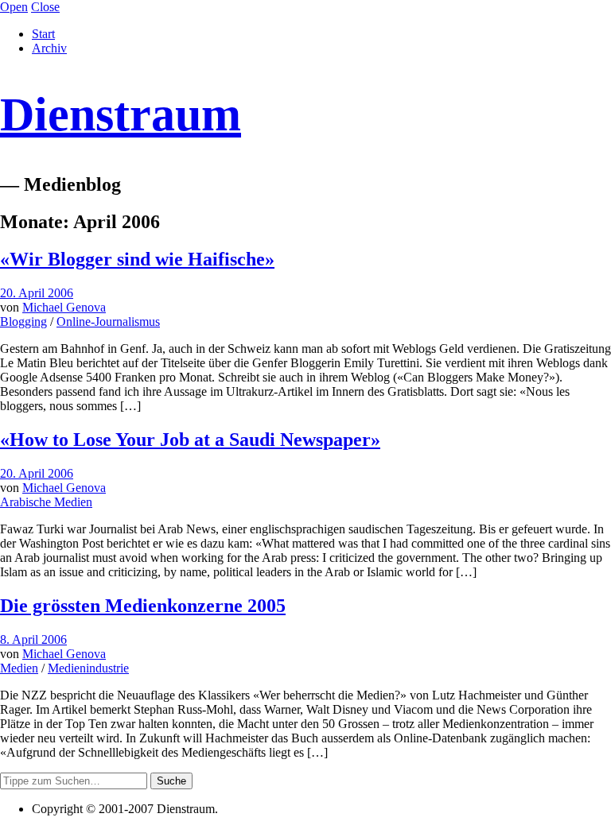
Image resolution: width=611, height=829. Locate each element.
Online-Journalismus (108, 321)
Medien (19, 668)
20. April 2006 (36, 293)
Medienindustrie (88, 668)
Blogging (23, 321)
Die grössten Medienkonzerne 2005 (143, 605)
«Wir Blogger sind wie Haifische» (137, 259)
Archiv (49, 48)
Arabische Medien (46, 502)
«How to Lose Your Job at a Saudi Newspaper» (190, 439)
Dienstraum (120, 114)
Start (43, 34)
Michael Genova (64, 307)
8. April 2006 (33, 639)
